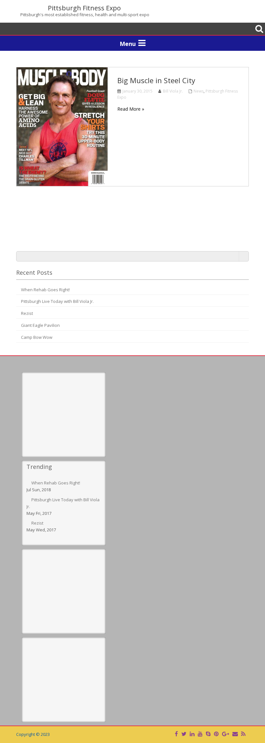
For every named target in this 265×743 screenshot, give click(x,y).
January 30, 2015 (137, 91)
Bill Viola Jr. (173, 91)
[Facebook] (176, 734)
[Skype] (208, 734)
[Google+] (225, 734)
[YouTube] (200, 734)
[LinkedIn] (192, 734)
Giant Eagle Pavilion (40, 325)
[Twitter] (183, 734)
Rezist (27, 313)
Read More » (130, 109)
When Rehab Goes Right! (45, 290)
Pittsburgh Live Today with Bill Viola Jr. (57, 301)
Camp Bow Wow (36, 337)
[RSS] (243, 734)
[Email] (235, 734)
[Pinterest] (216, 734)
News (199, 91)
